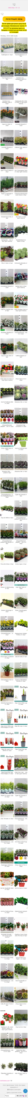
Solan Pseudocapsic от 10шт (21, 611)
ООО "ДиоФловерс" (9, 1085)
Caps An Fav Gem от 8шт (7, 356)
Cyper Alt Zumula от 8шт (21, 495)
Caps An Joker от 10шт (7, 125)
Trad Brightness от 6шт (7, 78)
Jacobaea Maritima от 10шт (7, 333)
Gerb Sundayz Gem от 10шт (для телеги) (20, 310)
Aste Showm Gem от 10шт (21, 1074)
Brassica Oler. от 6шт (21, 402)
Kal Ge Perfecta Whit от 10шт (7, 402)
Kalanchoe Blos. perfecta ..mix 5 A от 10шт (21, 1051)
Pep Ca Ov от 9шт (21, 1027)
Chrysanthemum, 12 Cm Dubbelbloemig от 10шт (7, 496)
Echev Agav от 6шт (20, 564)
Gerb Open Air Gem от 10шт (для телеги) (7, 379)
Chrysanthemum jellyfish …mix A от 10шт (21, 542)
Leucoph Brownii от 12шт (21, 125)
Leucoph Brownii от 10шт (7, 148)
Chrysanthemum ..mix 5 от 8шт (7, 981)
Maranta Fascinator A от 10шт (7, 703)
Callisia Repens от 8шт (21, 356)
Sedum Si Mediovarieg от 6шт (7, 588)
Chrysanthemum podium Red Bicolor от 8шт (7, 542)
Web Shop (11, 7)
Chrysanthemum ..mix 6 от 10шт (21, 333)
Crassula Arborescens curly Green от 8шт (21, 194)
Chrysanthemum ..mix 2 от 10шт (21, 819)
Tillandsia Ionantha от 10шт (7, 1074)
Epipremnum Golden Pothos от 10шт (21, 634)
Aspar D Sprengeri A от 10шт (7, 194)
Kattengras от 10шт (7, 54)
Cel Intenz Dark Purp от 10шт (21, 842)
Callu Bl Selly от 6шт (21, 656)
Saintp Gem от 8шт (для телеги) (20, 287)
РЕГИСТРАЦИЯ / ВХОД (14, 19)
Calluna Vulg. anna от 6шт (21, 148)
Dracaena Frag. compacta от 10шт (21, 426)
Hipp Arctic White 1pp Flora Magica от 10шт (7, 726)
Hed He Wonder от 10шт (21, 981)
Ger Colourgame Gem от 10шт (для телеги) (21, 171)
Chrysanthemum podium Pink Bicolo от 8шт (21, 519)
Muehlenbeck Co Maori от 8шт (21, 240)
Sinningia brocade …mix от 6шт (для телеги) (7, 936)
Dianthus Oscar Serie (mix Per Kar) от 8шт (21, 935)
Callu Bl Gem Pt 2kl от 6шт (7, 1004)
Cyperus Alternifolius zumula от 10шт (21, 680)
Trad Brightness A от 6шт (21, 55)
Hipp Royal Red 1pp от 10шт (21, 750)
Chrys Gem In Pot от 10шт (21, 865)
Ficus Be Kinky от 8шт (7, 564)
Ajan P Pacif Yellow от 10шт (7, 171)
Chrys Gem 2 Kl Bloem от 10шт (7, 657)
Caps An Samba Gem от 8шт (7, 310)
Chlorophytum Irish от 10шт (7, 680)
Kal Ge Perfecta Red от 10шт (21, 449)
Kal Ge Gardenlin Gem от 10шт (7, 888)
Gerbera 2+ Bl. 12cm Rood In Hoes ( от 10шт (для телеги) (7, 1028)
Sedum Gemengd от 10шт (7, 611)
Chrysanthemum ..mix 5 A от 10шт (7, 1051)
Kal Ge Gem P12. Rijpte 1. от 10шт (21, 958)
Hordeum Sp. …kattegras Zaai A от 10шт (21, 79)
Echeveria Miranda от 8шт (21, 263)
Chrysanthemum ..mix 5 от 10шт (7, 842)
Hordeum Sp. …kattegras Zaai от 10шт (7, 102)
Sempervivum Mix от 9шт (7, 217)
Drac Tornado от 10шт (7, 818)
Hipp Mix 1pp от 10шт (21, 726)
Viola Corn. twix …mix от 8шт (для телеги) (21, 773)
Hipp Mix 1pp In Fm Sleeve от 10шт (7, 750)
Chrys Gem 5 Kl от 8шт (21, 1004)
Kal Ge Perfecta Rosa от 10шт (7, 912)
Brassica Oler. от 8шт (21, 471)
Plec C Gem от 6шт (7, 263)
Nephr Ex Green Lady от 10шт (7, 796)
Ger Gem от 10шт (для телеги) (21, 217)
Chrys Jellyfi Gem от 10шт (7, 449)
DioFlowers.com (5, 1080)
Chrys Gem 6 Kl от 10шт (21, 379)
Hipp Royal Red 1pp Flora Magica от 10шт (7, 773)
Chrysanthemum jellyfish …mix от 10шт (7, 426)
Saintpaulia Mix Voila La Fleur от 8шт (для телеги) (21, 102)
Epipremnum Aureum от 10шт (21, 912)
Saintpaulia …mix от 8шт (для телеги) (7, 240)
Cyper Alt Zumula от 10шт (21, 796)
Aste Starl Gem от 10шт (21, 588)
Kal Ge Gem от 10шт (21, 888)
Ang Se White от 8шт (7, 517)
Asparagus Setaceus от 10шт (7, 865)
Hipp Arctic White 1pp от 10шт (21, 703)
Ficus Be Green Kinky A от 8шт (7, 958)
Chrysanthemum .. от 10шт (7, 634)
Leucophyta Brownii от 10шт (7, 287)
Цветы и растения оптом (14, 1092)
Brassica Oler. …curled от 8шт (7, 472)
